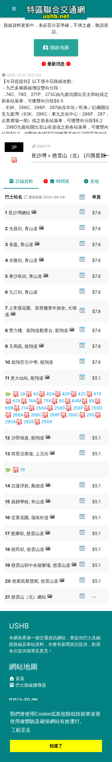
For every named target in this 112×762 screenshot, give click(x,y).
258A (41, 407)
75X (47, 400)
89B (9, 407)
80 (61, 400)
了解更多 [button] (21, 729)
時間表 (62, 181)
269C (73, 414)
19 (22, 469)
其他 (94, 181)
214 (24, 407)
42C (82, 393)
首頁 (19, 678)
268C (36, 414)
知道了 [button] (56, 745)
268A (17, 414)
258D (59, 407)
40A (50, 393)
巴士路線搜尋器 (30, 685)
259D (96, 407)
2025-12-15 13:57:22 (23, 75)
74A (32, 400)
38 (23, 393)
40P (66, 393)
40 (36, 393)
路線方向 (43, 146)
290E (28, 421)
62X (16, 400)
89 (91, 400)
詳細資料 (23, 181)
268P (54, 414)
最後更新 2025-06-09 (46, 197)
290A (10, 421)
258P (78, 407)
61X (97, 393)
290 (90, 414)
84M (76, 400)
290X (46, 421)
